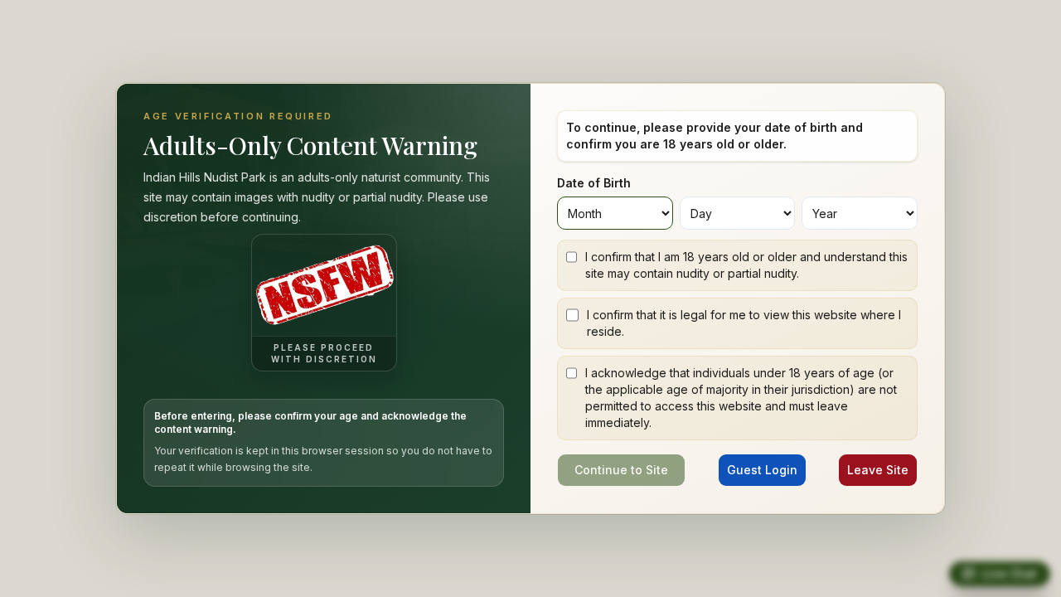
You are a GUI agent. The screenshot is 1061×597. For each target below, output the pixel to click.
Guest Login (762, 470)
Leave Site (877, 470)
